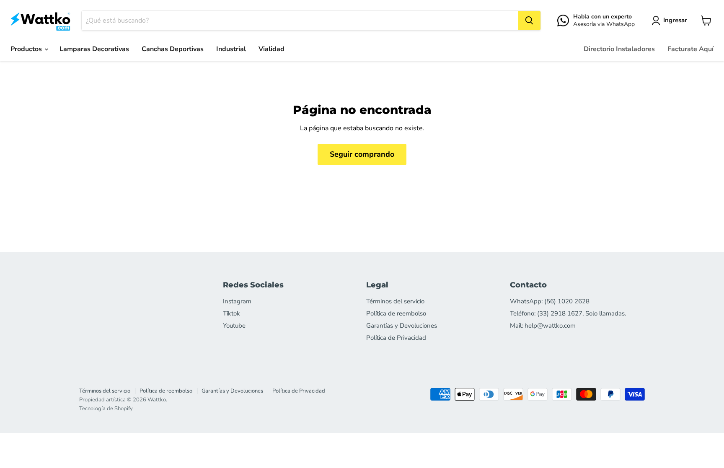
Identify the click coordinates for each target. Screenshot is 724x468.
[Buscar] (529, 20)
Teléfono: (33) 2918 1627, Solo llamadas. (568, 313)
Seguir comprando (362, 154)
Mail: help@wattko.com (543, 325)
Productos (27, 49)
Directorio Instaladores (619, 49)
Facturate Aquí (690, 49)
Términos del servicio (395, 301)
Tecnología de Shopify (106, 408)
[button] (671, 21)
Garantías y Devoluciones (401, 325)
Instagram (237, 301)
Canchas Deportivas (173, 49)
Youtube (234, 325)
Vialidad (271, 49)
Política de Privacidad (396, 338)
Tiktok (231, 313)
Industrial (231, 49)
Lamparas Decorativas (94, 49)
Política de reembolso (396, 313)
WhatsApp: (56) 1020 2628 (550, 301)
